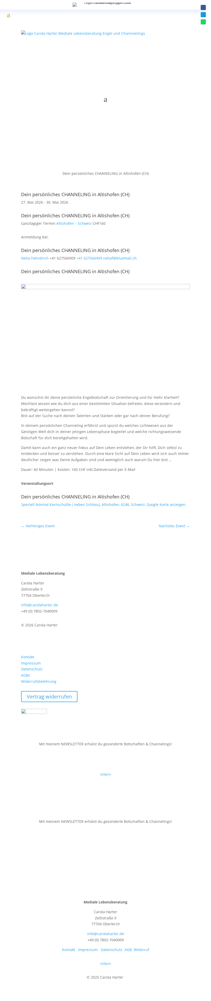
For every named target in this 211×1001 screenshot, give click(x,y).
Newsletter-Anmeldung (54, 759)
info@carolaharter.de (39, 604)
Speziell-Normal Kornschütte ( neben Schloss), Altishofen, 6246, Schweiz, (84, 504)
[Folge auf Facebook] (203, 7)
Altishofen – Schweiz (74, 223)
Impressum (31, 663)
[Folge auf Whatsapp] (203, 21)
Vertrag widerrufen (49, 696)
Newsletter (40, 836)
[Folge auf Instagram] (46, 640)
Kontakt (27, 656)
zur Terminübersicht (50, 158)
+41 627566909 (89, 258)
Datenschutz (32, 669)
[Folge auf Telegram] (35, 106)
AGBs (25, 675)
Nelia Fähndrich (35, 258)
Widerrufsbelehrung (38, 681)
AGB (128, 949)
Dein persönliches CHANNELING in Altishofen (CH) (75, 194)
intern (105, 774)
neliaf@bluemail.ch (120, 258)
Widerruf (141, 949)
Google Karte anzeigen (166, 504)
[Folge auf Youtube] (56, 640)
